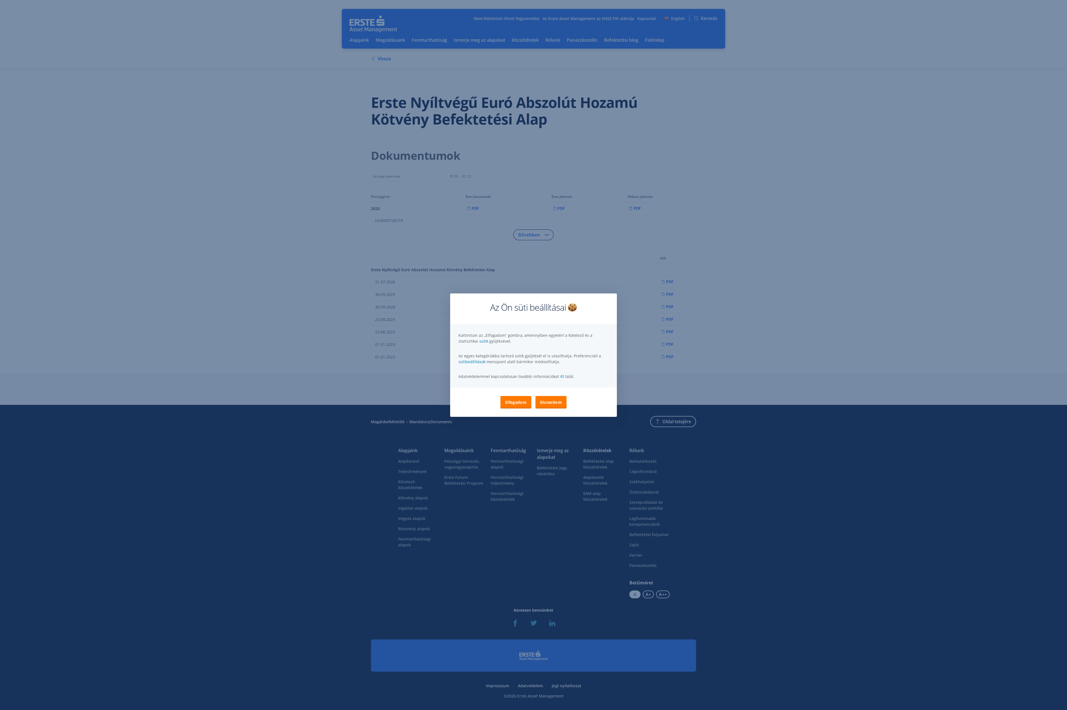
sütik (484, 341)
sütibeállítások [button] (471, 361)
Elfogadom (516, 402)
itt (562, 376)
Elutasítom (551, 402)
